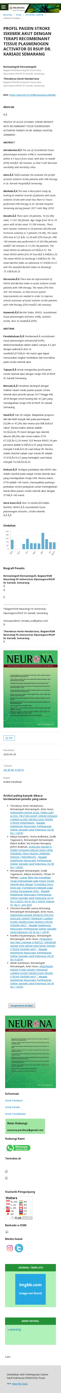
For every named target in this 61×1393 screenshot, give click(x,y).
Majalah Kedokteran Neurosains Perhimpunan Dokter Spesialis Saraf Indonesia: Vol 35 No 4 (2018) (32, 954)
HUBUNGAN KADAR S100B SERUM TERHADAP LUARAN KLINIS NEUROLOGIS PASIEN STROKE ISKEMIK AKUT (31, 971)
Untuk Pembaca (14, 1100)
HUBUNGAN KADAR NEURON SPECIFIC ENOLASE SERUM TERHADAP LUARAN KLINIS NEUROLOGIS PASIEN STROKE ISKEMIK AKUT (32, 920)
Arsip (18, 14)
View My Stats (20, 1383)
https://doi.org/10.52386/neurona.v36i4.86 (32, 95)
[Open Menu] (3, 6)
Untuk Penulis (12, 1107)
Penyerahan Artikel (22, 1005)
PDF (10, 738)
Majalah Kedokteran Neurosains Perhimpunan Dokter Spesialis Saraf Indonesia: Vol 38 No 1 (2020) (32, 862)
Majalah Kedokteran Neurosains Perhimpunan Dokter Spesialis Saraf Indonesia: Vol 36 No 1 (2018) (32, 828)
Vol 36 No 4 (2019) (34, 14)
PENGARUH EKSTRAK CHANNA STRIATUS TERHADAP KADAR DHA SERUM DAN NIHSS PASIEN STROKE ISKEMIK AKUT (33, 944)
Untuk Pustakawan (15, 1113)
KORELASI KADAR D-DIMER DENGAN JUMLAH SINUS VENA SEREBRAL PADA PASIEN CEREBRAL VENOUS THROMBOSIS (31, 852)
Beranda (7, 14)
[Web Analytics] (9, 1383)
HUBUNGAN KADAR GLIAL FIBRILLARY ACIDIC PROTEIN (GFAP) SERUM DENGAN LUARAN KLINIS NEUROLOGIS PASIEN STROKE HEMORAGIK (33, 817)
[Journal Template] (30, 1289)
